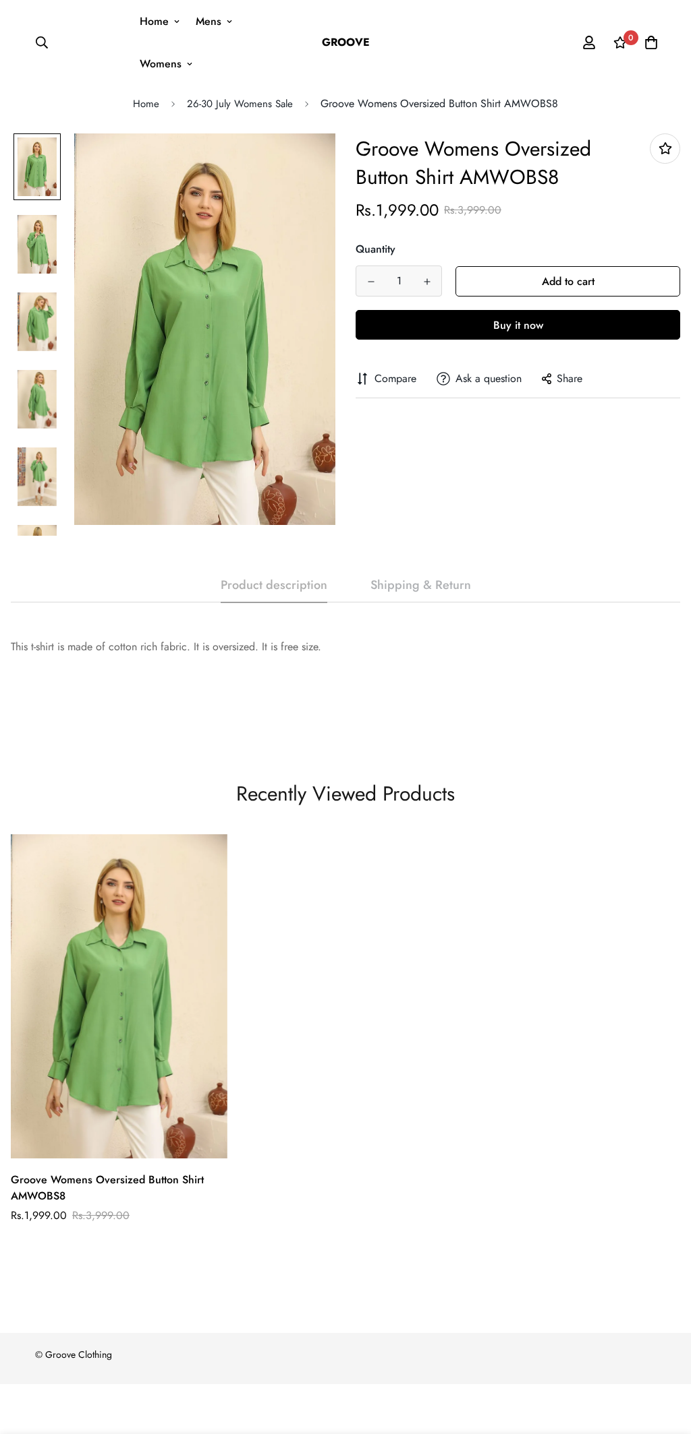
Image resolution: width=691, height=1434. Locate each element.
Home (154, 21)
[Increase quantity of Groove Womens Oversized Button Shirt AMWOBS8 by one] (426, 281)
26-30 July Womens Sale (240, 103)
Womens (161, 63)
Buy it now (518, 325)
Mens (208, 21)
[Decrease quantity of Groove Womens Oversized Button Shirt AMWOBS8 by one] (370, 281)
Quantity (375, 249)
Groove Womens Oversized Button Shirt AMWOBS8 (107, 1188)
